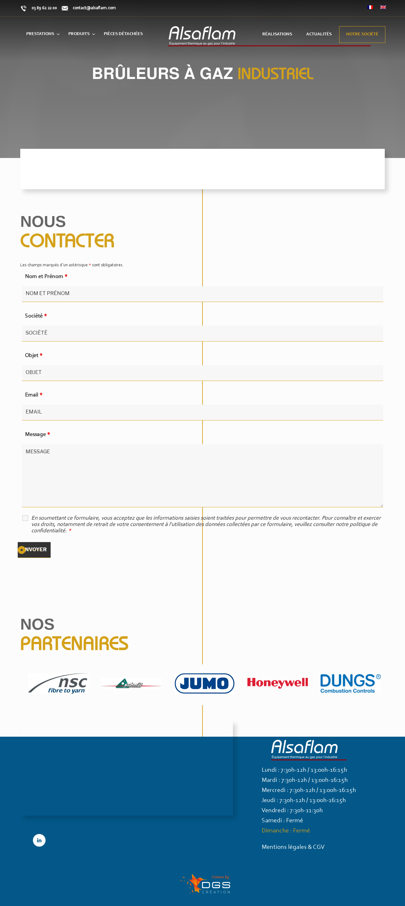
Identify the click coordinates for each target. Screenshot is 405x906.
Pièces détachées (123, 34)
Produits (79, 34)
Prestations (40, 34)
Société (36, 316)
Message (37, 435)
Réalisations (277, 34)
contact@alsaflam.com (94, 8)
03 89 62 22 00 (44, 8)
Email (34, 395)
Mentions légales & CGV (293, 847)
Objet (34, 356)
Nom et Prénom (46, 277)
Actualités (319, 34)
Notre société (362, 34)
